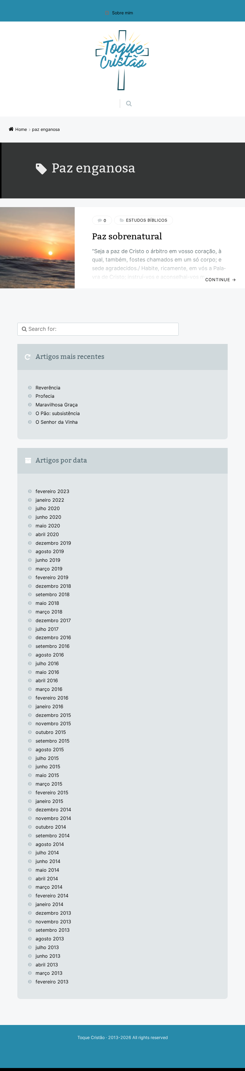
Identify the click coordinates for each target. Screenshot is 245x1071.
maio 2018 (47, 603)
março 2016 (49, 689)
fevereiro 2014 (52, 896)
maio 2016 (47, 672)
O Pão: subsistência (58, 413)
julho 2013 (47, 947)
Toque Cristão (91, 1037)
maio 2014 (47, 870)
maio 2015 (47, 775)
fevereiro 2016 (52, 698)
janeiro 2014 (49, 904)
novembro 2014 (53, 818)
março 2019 (49, 569)
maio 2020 (48, 526)
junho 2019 (48, 560)
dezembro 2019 (53, 543)
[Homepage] (122, 60)
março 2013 (49, 973)
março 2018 (49, 612)
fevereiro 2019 (52, 577)
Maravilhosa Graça (57, 405)
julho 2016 (47, 663)
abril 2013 (47, 965)
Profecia (46, 396)
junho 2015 (48, 766)
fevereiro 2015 (52, 792)
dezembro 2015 (53, 715)
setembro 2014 (53, 836)
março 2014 (49, 887)
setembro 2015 (53, 741)
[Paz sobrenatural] (37, 247)
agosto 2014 (50, 844)
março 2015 (49, 784)
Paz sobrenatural (127, 236)
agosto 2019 (50, 551)
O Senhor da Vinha (57, 422)
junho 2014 (48, 861)
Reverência (48, 388)
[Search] (123, 97)
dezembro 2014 (53, 810)
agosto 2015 (50, 749)
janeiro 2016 (49, 706)
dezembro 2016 (53, 637)
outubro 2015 (51, 732)
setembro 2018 (53, 594)
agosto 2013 (50, 939)
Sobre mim (122, 13)
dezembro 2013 (53, 913)
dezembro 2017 (53, 620)
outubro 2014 (51, 827)
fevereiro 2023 (52, 491)
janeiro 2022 (50, 500)
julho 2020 (48, 508)
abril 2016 (47, 680)
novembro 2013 (53, 922)
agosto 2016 (50, 655)
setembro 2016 (53, 646)
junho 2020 (48, 517)
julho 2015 (47, 758)
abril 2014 (47, 879)
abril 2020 (47, 534)
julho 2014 (47, 853)
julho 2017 (47, 629)
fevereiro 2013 (52, 982)
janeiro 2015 (49, 801)
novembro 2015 (53, 723)
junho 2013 (48, 956)
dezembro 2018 (53, 586)
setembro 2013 (53, 930)
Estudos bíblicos (146, 220)
